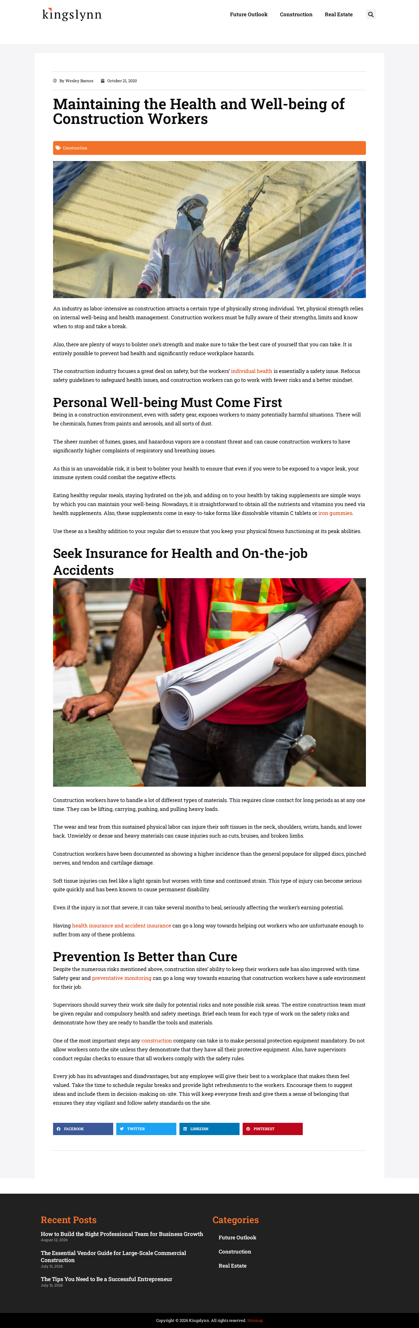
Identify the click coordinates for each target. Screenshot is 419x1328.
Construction (296, 14)
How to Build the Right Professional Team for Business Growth (122, 1234)
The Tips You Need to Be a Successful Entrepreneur (106, 1279)
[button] (371, 14)
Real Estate (339, 14)
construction (156, 1040)
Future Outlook (249, 14)
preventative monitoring (122, 977)
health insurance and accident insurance (121, 925)
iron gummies (335, 512)
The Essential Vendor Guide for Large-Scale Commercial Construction (113, 1256)
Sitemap (255, 1320)
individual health (252, 370)
